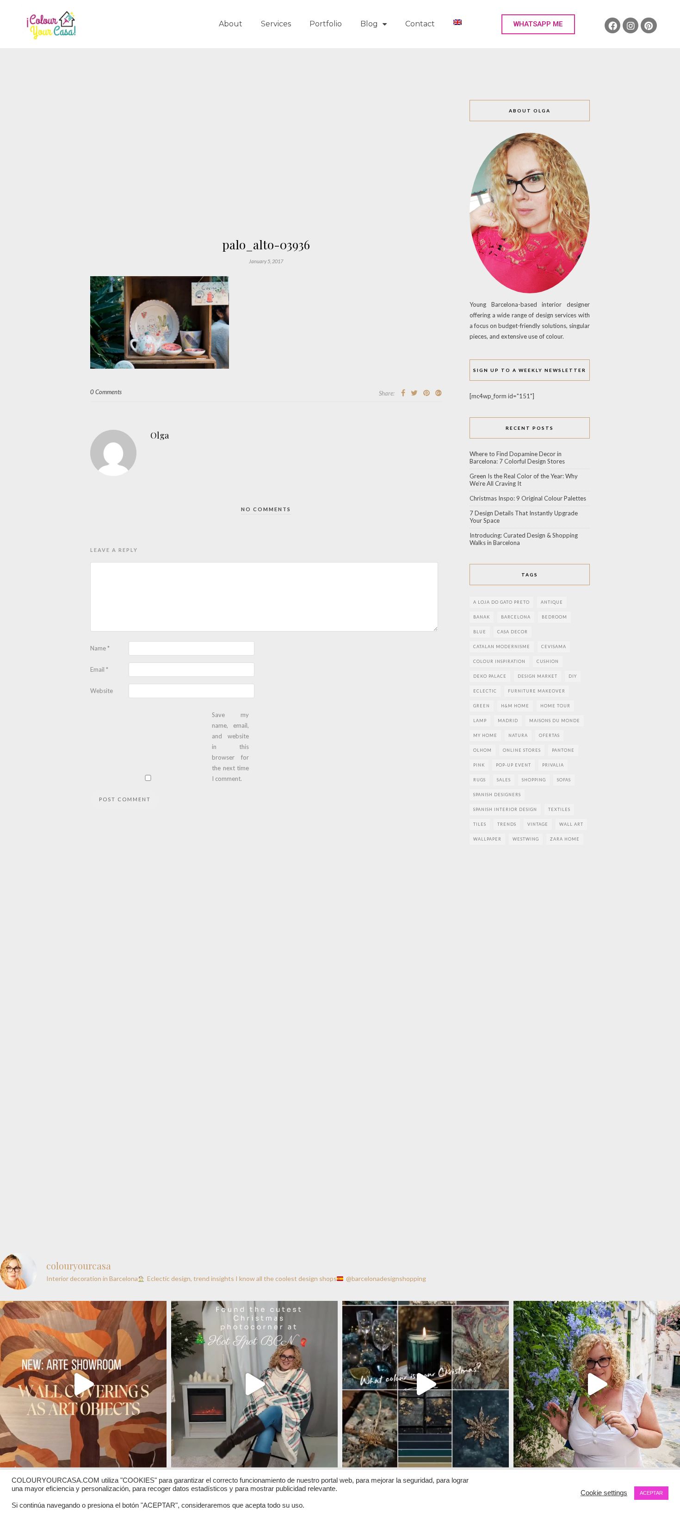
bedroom (554, 616)
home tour (555, 705)
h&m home (515, 705)
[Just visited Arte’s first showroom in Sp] (83, 1384)
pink (479, 764)
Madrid (508, 720)
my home (485, 735)
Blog (369, 23)
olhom (482, 750)
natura (518, 735)
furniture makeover (536, 690)
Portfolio (325, 23)
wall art (571, 824)
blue (479, 631)
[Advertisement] (266, 169)
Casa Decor (512, 631)
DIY (573, 676)
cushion (548, 661)
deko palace (490, 676)
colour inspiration (499, 661)
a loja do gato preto (501, 602)
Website (101, 690)
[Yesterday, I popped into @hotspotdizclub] (254, 1384)
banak (481, 616)
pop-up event (513, 764)
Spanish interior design (505, 809)
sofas (564, 779)
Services (276, 23)
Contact (420, 23)
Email (99, 669)
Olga (159, 435)
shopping (534, 779)
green (481, 705)
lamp (480, 720)
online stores (522, 750)
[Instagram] (630, 25)
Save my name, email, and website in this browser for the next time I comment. (230, 746)
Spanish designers (497, 794)
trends (506, 824)
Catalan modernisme (501, 646)
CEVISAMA (553, 646)
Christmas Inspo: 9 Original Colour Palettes (528, 498)
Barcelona (516, 616)
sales (504, 779)
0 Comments (106, 392)
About (230, 23)
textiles (559, 809)
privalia (553, 764)
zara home (565, 839)
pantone (563, 750)
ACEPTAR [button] (651, 1493)
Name (100, 648)
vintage (537, 824)
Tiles (479, 824)
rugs (479, 779)
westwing (526, 839)
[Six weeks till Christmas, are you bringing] (425, 1384)
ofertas (549, 735)
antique (552, 602)
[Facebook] (612, 25)
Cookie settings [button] (604, 1493)
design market (537, 676)
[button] (538, 24)
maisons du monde (554, 720)
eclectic (485, 690)
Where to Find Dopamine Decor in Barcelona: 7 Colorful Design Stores (517, 457)
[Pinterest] (648, 25)
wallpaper (487, 839)
